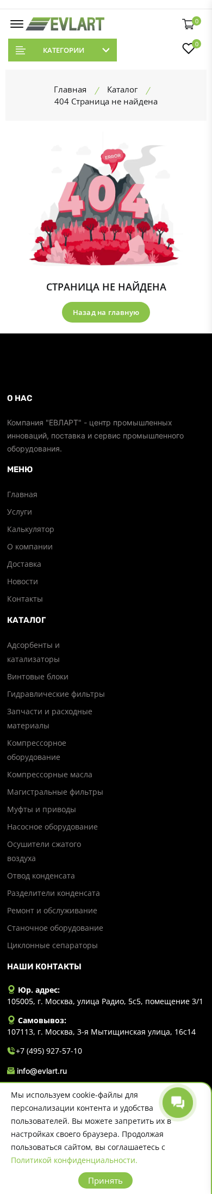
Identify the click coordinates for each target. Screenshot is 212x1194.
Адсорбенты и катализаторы (33, 652)
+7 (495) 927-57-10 (49, 1050)
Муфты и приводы (41, 809)
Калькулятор (30, 529)
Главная (22, 494)
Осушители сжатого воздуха (44, 851)
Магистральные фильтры (55, 792)
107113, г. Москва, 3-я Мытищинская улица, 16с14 (101, 1031)
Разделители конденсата (53, 893)
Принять (105, 1180)
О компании (30, 546)
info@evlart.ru (42, 1070)
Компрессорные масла (49, 774)
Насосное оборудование (52, 826)
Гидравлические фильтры (56, 694)
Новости (22, 581)
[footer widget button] (106, 398)
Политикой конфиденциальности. (74, 1160)
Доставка (24, 564)
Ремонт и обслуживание (52, 910)
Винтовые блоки (37, 676)
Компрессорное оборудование (36, 750)
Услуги (19, 511)
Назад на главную (106, 312)
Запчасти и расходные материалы (49, 718)
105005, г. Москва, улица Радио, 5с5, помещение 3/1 (105, 1001)
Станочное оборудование (55, 928)
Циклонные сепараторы (52, 945)
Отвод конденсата (41, 875)
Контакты (25, 598)
